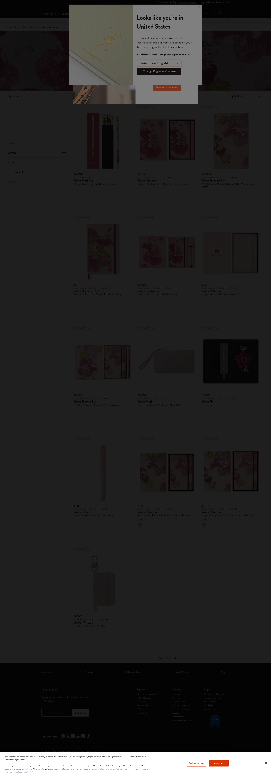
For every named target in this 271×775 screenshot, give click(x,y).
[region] (135, 763)
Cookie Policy (29, 771)
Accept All (218, 763)
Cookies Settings (196, 763)
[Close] (266, 762)
